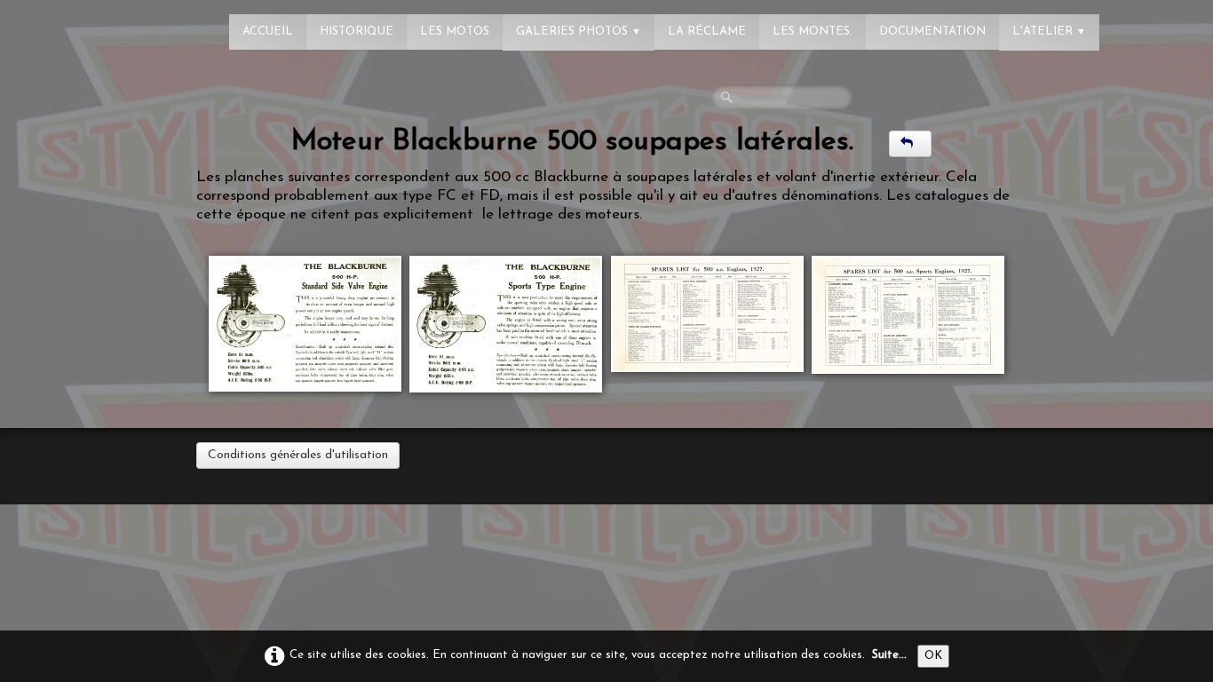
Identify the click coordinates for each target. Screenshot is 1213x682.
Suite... (889, 655)
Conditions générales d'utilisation (298, 455)
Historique (356, 31)
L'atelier (1049, 31)
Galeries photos (578, 31)
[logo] (84, 22)
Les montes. (812, 31)
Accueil (267, 31)
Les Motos (454, 31)
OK (933, 656)
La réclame (707, 31)
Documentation (932, 31)
